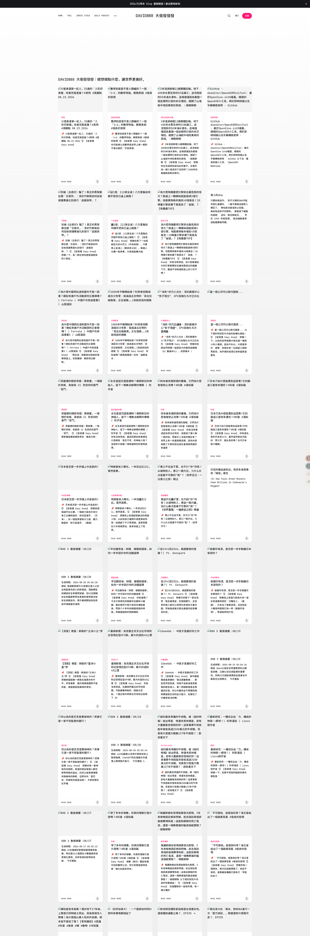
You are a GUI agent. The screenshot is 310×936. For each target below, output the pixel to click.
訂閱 (247, 16)
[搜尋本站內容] (229, 15)
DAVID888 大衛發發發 (155, 16)
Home (60, 15)
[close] (306, 3)
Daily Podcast (101, 15)
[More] (115, 15)
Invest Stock (83, 15)
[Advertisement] (155, 52)
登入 (237, 15)
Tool (69, 15)
